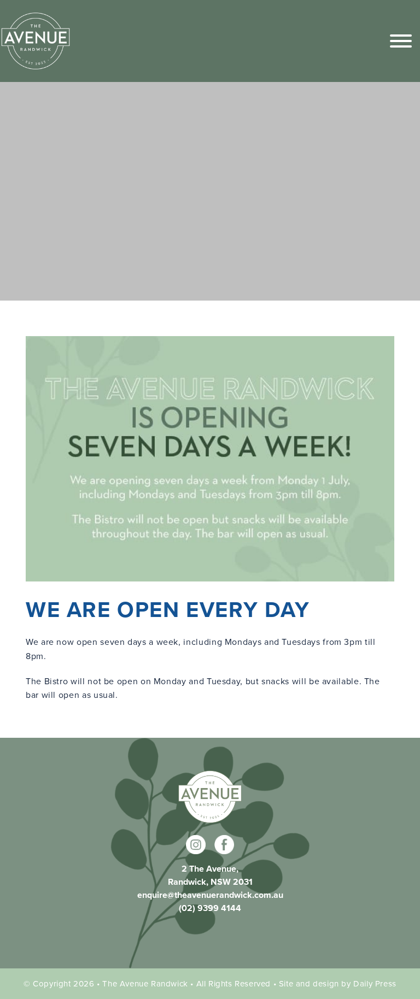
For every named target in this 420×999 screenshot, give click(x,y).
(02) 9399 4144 (210, 908)
